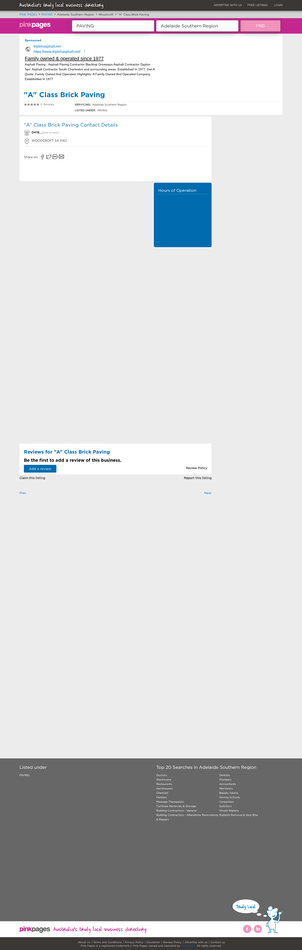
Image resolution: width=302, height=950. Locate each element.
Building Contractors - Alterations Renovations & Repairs (187, 817)
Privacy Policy (134, 942)
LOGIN (278, 5)
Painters (161, 797)
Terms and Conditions (107, 942)
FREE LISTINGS (257, 5)
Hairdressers (164, 788)
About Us (84, 942)
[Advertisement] (183, 279)
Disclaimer (153, 942)
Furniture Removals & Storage (176, 806)
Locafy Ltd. (188, 945)
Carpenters (226, 801)
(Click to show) (50, 132)
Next (208, 493)
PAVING (24, 775)
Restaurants (164, 784)
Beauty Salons (228, 792)
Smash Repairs (229, 810)
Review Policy (172, 942)
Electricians (163, 779)
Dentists (224, 775)
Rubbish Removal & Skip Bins (238, 814)
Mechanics (226, 788)
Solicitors (225, 806)
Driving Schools (229, 797)
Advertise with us (196, 942)
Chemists (162, 792)
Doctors (161, 775)
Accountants (227, 784)
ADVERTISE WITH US (228, 5)
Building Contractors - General (176, 810)
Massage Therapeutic (170, 801)
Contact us (217, 942)
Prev (22, 493)
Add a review (40, 469)
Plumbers (225, 779)
